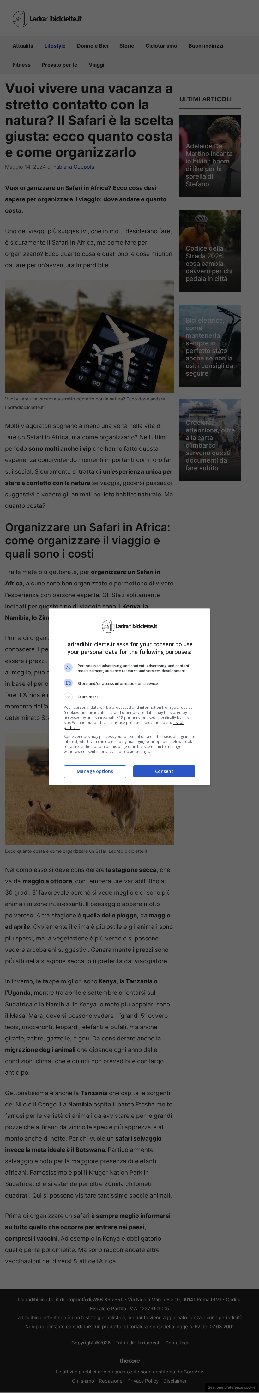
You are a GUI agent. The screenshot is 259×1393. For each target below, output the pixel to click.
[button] (129, 696)
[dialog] (129, 696)
